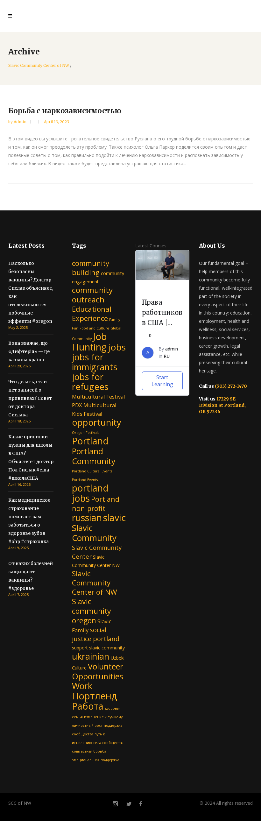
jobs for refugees (90, 382)
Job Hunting (89, 341)
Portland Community (94, 456)
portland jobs (90, 493)
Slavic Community (94, 532)
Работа (87, 706)
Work (82, 686)
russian (87, 517)
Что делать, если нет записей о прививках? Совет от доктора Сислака (30, 398)
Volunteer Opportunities (97, 671)
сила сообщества (108, 742)
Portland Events (85, 480)
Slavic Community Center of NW (38, 65)
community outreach (92, 295)
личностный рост (87, 725)
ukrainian (90, 656)
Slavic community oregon (91, 611)
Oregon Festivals (85, 432)
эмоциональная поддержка (95, 760)
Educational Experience (91, 313)
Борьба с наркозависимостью (64, 110)
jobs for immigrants (94, 362)
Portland (90, 441)
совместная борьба (89, 751)
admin (20, 121)
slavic (114, 517)
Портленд (94, 696)
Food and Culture (94, 328)
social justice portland (95, 634)
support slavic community (98, 648)
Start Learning (162, 381)
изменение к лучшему (103, 717)
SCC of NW (19, 803)
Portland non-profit (95, 503)
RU (167, 356)
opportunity (96, 422)
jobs (117, 347)
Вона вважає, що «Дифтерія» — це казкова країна (29, 351)
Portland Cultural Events (92, 471)
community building (90, 267)
